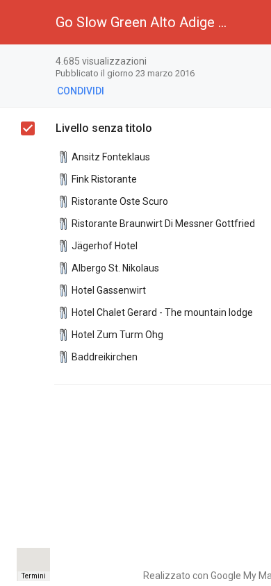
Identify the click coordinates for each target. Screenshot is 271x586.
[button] (22, 22)
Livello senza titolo (104, 128)
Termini (34, 576)
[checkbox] (28, 128)
